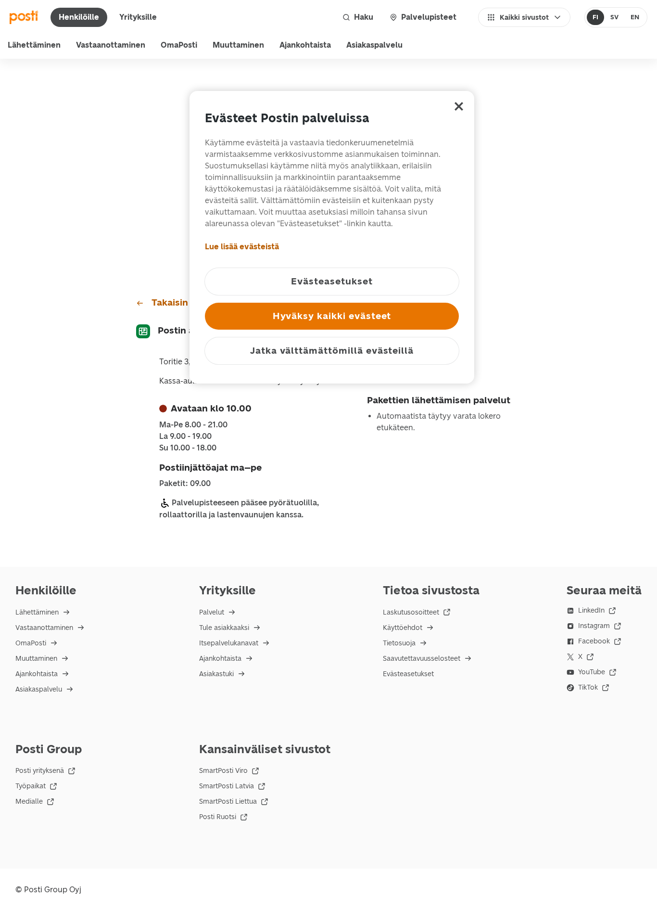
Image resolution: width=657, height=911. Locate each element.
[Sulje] (458, 106)
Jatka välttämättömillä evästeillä (332, 350)
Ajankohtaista (305, 45)
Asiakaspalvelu (374, 45)
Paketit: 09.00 (185, 484)
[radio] (596, 17)
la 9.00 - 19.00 (185, 436)
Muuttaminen (238, 45)
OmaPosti (179, 45)
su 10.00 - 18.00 (187, 448)
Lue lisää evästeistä (242, 246)
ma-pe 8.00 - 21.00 (193, 425)
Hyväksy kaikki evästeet (332, 315)
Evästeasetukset (408, 674)
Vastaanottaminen (110, 45)
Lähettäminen (34, 45)
